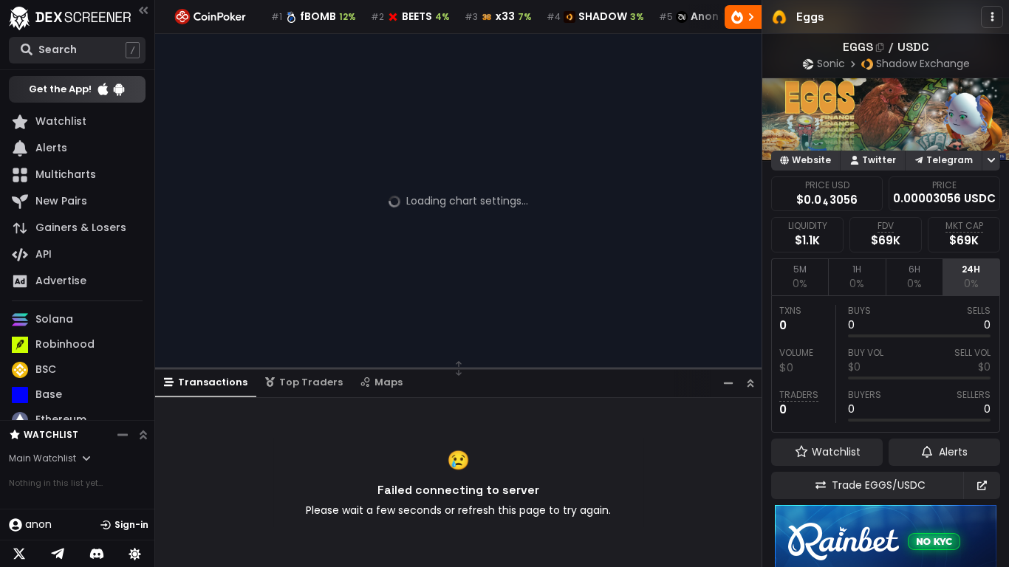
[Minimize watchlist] (122, 435)
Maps (388, 382)
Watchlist (51, 434)
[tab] (799, 276)
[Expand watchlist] (143, 435)
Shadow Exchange (923, 63)
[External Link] (981, 485)
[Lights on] (135, 553)
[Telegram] (57, 553)
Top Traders (311, 382)
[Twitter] (19, 553)
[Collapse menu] (143, 10)
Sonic (831, 63)
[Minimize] (728, 382)
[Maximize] (750, 382)
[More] (992, 17)
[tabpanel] (885, 364)
